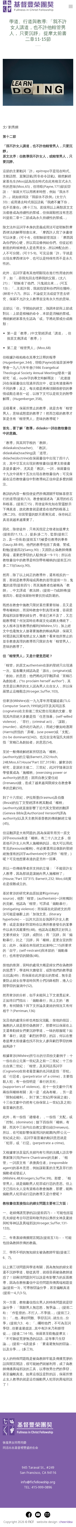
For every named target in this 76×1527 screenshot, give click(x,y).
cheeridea (65, 1522)
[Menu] (70, 6)
